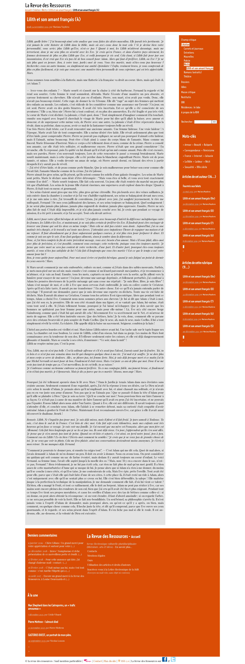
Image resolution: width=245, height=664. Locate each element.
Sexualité (189, 167)
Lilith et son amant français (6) (198, 235)
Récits (44, 10)
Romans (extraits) (193, 72)
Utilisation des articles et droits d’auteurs (108, 564)
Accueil (28, 10)
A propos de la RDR (190, 112)
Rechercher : (187, 121)
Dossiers (185, 82)
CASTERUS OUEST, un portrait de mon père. (50, 635)
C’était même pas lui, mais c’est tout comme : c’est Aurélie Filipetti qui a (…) (56, 569)
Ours (89, 560)
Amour (188, 144)
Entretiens (189, 52)
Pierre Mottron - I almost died (43, 621)
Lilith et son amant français (59, 10)
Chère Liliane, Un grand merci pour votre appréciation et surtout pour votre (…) (55, 544)
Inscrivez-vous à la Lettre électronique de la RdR (113, 569)
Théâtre (187, 76)
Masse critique (188, 92)
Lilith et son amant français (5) (198, 326)
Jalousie (209, 155)
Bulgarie (208, 144)
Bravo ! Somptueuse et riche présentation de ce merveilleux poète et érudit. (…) (55, 553)
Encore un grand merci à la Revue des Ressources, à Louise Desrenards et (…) (56, 577)
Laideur (198, 161)
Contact (97, 661)
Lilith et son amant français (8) (198, 210)
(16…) (212, 177)
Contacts (92, 551)
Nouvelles (189, 56)
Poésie (187, 60)
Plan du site (110, 661)
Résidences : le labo (190, 107)
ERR (182, 102)
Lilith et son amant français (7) (198, 223)
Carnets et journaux (193, 48)
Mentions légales (96, 555)
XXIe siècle (202, 167)
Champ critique (188, 39)
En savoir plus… (123, 547)
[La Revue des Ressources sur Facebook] (164, 661)
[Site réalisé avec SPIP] (88, 661)
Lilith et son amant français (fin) (199, 198)
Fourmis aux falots (192, 186)
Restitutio (186, 97)
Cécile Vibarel (54, 614)
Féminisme (208, 150)
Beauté (197, 144)
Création (36, 10)
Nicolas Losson (57, 640)
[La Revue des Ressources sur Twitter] (173, 661)
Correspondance (192, 150)
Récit (207, 161)
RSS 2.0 (124, 661)
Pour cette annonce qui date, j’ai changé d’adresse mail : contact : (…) (54, 561)
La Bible (188, 161)
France (188, 155)
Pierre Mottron (57, 627)
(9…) (186, 267)
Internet (198, 155)
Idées (183, 87)
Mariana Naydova (61, 26)
